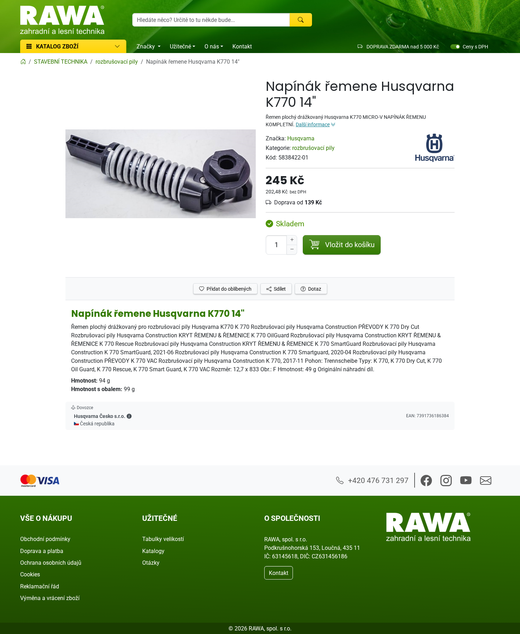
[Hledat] (300, 20)
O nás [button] (211, 46)
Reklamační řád (39, 586)
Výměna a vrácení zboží (50, 597)
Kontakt (242, 46)
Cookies (30, 574)
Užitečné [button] (180, 46)
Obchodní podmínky (45, 538)
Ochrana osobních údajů (50, 562)
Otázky (151, 562)
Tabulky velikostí (163, 538)
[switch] (455, 46)
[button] (129, 416)
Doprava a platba (41, 550)
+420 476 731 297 (377, 480)
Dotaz (314, 289)
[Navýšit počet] (292, 240)
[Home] (23, 61)
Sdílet (279, 289)
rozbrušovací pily (313, 147)
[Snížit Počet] (292, 250)
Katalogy (153, 550)
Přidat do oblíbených (229, 289)
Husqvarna (300, 138)
